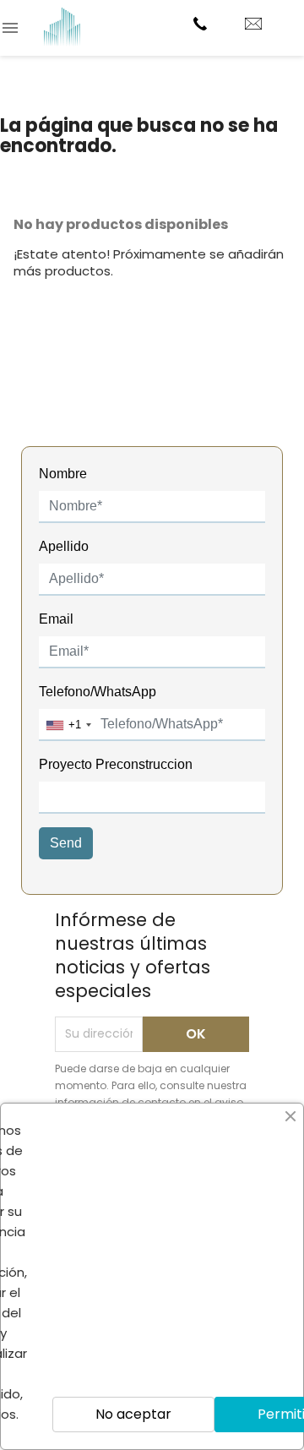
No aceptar (133, 1414)
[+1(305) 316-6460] (202, 23)
